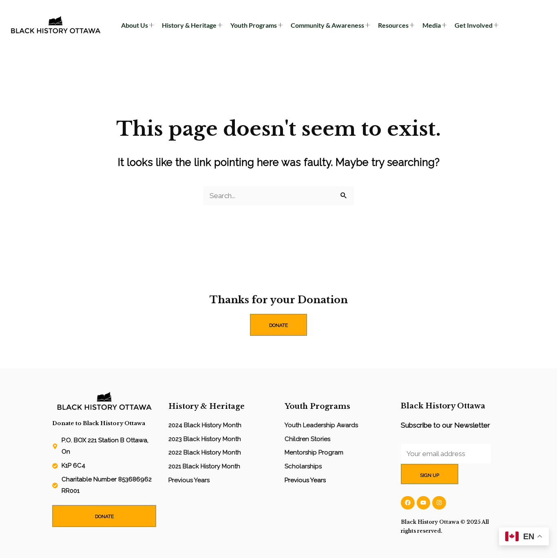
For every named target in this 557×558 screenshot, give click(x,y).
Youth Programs (253, 25)
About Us (134, 25)
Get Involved (474, 25)
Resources (393, 25)
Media (431, 25)
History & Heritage (189, 25)
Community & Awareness (327, 25)
